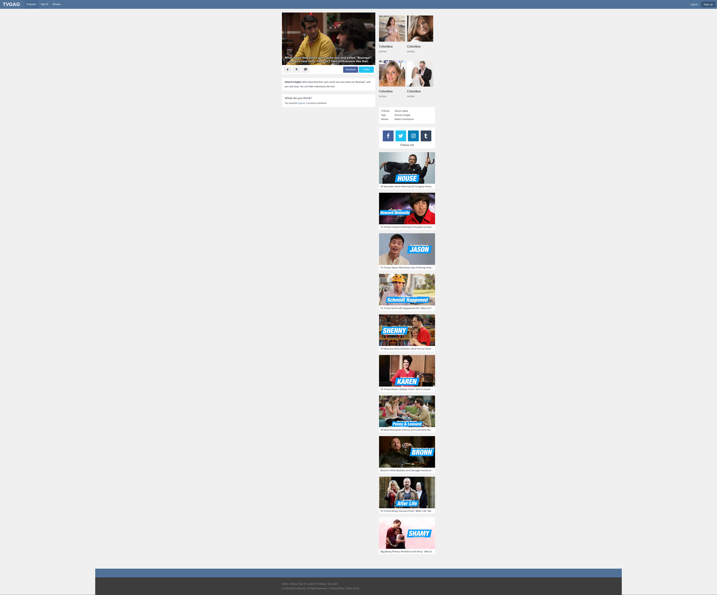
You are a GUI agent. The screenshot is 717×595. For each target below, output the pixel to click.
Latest (311, 584)
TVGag (11, 4)
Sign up (708, 4)
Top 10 (44, 4)
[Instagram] (413, 135)
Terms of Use (352, 588)
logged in (302, 103)
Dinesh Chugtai (402, 115)
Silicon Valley (401, 111)
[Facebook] (388, 135)
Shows (56, 4)
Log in (694, 4)
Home (285, 584)
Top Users (333, 584)
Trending (320, 584)
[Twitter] (400, 135)
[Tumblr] (426, 135)
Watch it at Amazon (404, 119)
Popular (31, 4)
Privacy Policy (337, 588)
